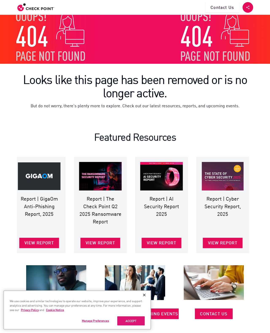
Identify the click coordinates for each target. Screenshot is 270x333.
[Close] (144, 295)
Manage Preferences (95, 320)
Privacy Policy (30, 310)
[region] (77, 310)
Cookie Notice (55, 310)
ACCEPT (131, 321)
